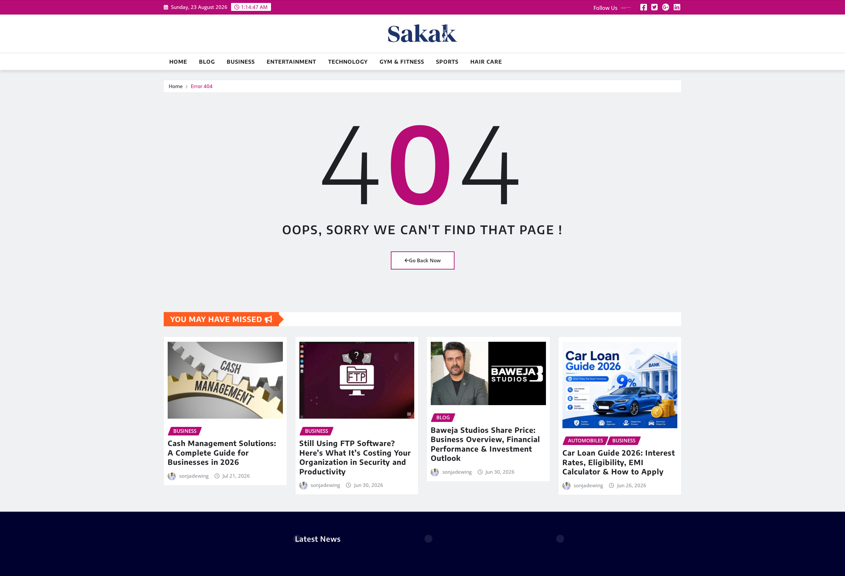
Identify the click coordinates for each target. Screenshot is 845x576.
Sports (447, 61)
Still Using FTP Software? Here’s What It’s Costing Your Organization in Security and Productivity (355, 457)
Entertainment (291, 61)
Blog (207, 61)
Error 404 (202, 86)
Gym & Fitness (402, 61)
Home (178, 61)
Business (241, 61)
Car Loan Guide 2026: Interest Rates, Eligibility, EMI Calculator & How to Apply (618, 462)
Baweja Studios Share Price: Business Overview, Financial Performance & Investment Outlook (485, 444)
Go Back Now (425, 260)
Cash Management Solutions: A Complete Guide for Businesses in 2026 (222, 452)
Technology (348, 61)
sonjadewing (194, 475)
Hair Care (486, 61)
